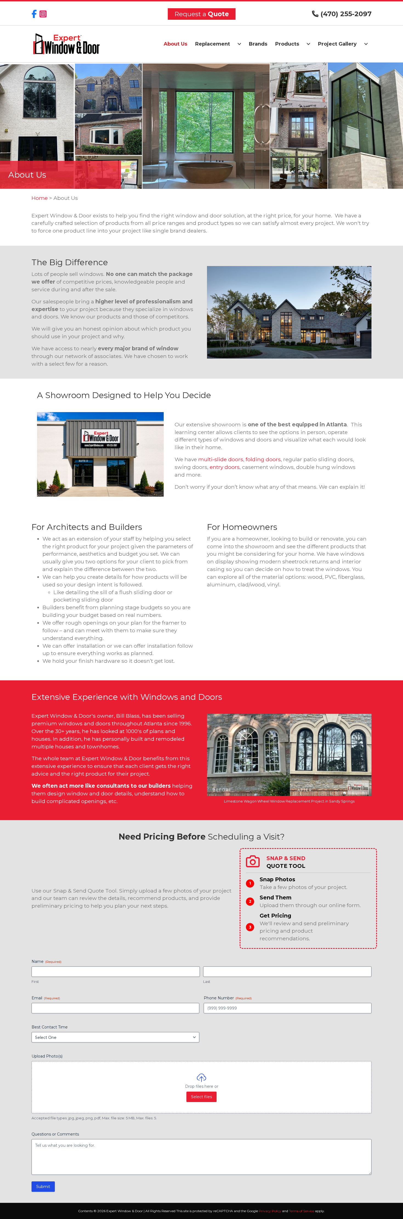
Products (287, 44)
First (35, 981)
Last (206, 981)
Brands (258, 44)
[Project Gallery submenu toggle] (366, 44)
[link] (308, 898)
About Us (175, 44)
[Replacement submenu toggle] (239, 44)
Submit (43, 1186)
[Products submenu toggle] (308, 44)
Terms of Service (301, 1211)
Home (40, 198)
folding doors (263, 459)
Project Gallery (337, 44)
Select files (201, 1096)
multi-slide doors (220, 459)
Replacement (212, 44)
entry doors (225, 467)
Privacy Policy (270, 1211)
